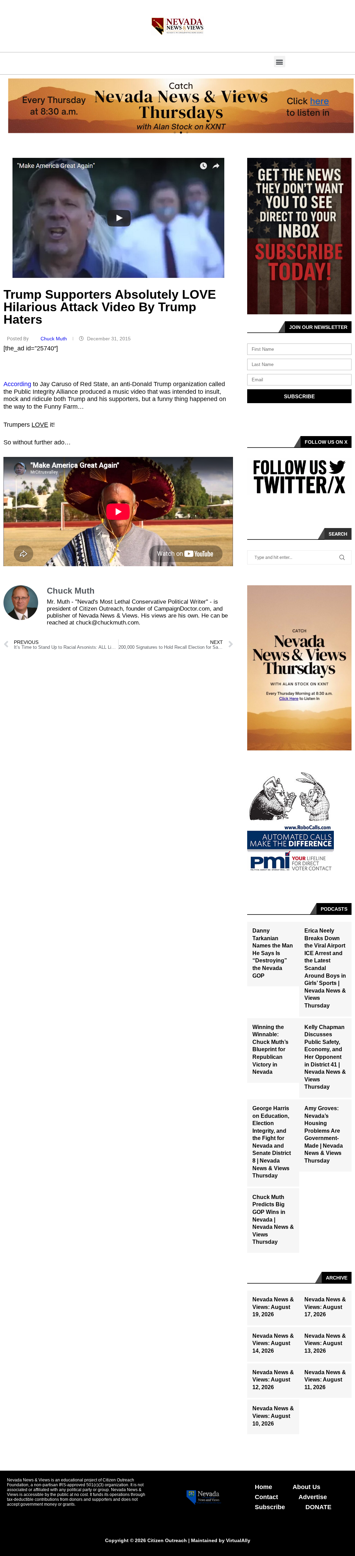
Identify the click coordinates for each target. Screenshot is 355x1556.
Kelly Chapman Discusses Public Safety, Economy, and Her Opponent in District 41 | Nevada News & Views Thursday (325, 1057)
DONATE (318, 1507)
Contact (266, 1497)
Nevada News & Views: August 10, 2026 (273, 1415)
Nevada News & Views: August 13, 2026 (325, 1343)
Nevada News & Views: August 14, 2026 (273, 1343)
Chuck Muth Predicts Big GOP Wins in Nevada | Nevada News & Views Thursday (273, 1219)
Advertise (312, 1497)
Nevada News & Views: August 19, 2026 (273, 1306)
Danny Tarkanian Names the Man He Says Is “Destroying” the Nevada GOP (272, 953)
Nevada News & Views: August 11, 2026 (325, 1379)
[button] (279, 61)
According (17, 384)
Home (263, 1486)
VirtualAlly (238, 1540)
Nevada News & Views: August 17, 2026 (325, 1306)
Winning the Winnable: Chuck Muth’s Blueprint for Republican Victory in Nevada (270, 1049)
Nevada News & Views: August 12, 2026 (273, 1379)
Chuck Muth (54, 338)
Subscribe (270, 1507)
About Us (306, 1486)
